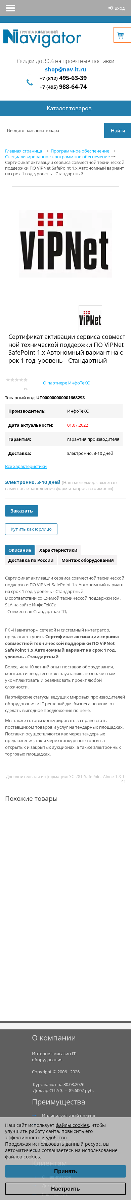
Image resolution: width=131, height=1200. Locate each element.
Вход (120, 8)
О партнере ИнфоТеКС (66, 383)
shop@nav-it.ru (65, 69)
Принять (65, 1171)
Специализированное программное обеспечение (57, 157)
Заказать (21, 510)
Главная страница (23, 151)
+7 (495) (63, 87)
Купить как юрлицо (31, 529)
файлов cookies (22, 1156)
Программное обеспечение (80, 151)
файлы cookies (72, 1125)
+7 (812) (63, 78)
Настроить (65, 1189)
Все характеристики (26, 466)
